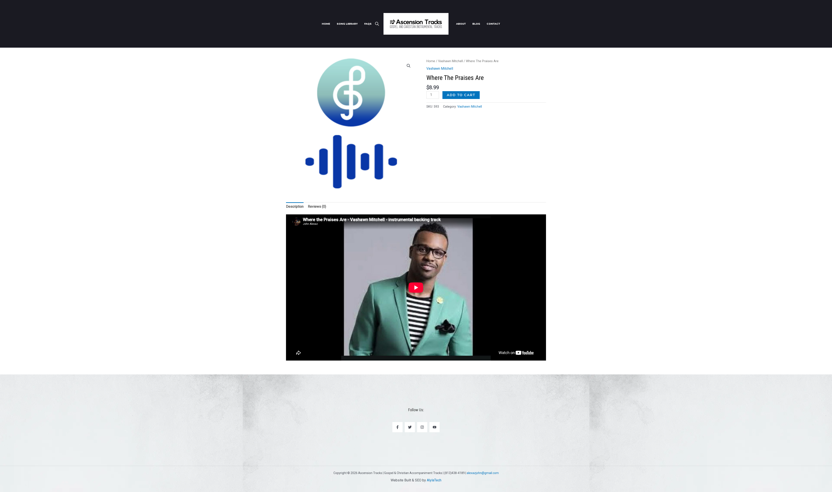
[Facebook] (397, 427)
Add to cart (461, 95)
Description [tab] (295, 206)
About (461, 24)
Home (326, 24)
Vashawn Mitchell (450, 61)
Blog (476, 24)
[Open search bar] (377, 24)
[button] (409, 66)
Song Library (347, 24)
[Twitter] (410, 427)
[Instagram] (422, 427)
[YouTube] (434, 427)
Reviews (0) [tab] (317, 206)
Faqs (368, 24)
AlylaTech (434, 480)
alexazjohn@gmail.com (483, 473)
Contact (493, 24)
